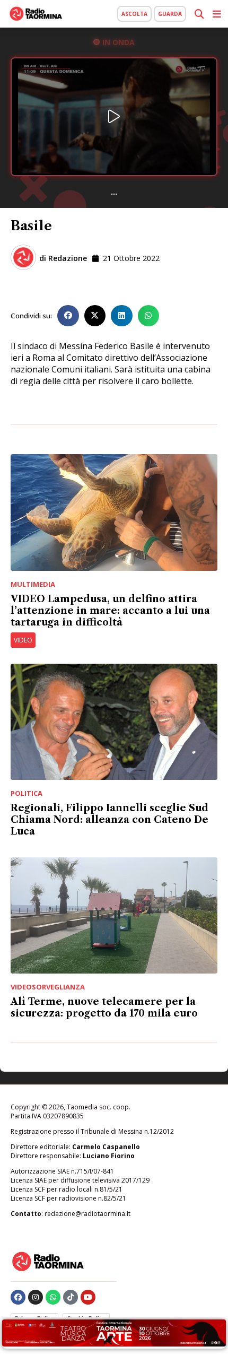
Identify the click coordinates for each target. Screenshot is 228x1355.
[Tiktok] (70, 1297)
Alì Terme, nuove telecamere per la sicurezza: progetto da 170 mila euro (104, 1007)
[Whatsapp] (53, 1297)
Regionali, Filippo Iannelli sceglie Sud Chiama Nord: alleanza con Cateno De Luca (109, 819)
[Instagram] (35, 1297)
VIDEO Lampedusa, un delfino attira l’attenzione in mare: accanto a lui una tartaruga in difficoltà (110, 610)
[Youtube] (88, 1297)
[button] (68, 316)
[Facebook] (18, 1297)
